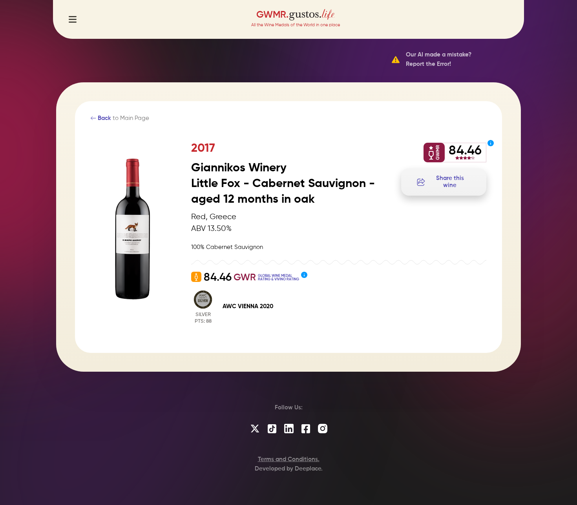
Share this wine (450, 181)
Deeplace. (309, 469)
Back (103, 118)
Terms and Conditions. (289, 459)
